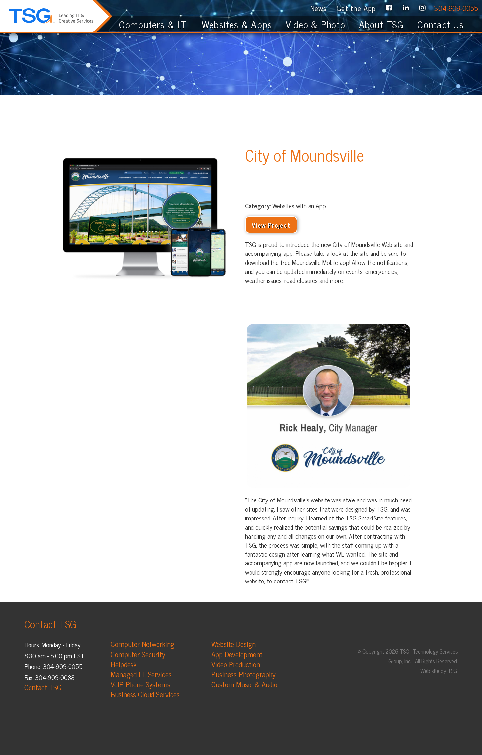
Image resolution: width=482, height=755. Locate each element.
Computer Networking (142, 644)
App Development (237, 654)
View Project (271, 224)
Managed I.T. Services (141, 674)
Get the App (356, 8)
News (318, 8)
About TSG (381, 24)
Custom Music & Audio (244, 684)
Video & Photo (315, 24)
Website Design (233, 644)
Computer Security (138, 654)
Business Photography (243, 674)
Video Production (235, 664)
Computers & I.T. (153, 24)
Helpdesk (124, 664)
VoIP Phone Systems (140, 684)
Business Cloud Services (145, 694)
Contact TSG (42, 687)
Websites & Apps (237, 24)
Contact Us (444, 24)
